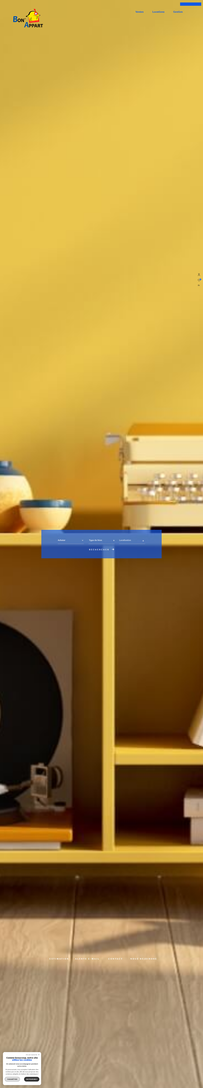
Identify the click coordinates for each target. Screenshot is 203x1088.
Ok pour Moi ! (31, 1079)
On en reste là (31, 1055)
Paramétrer (12, 1079)
